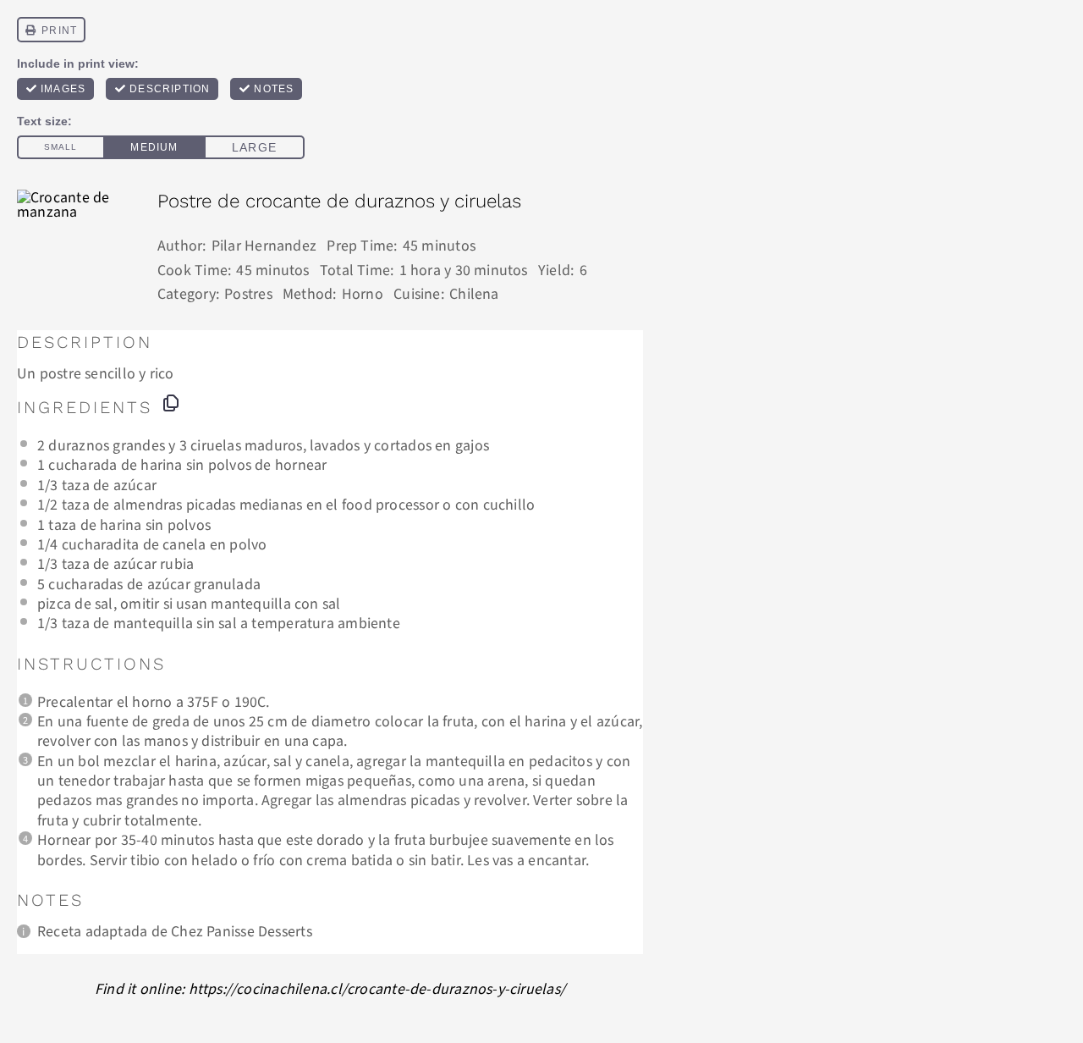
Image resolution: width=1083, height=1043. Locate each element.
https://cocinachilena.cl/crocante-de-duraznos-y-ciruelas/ (377, 988)
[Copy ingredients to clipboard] (171, 403)
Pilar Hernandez (264, 245)
